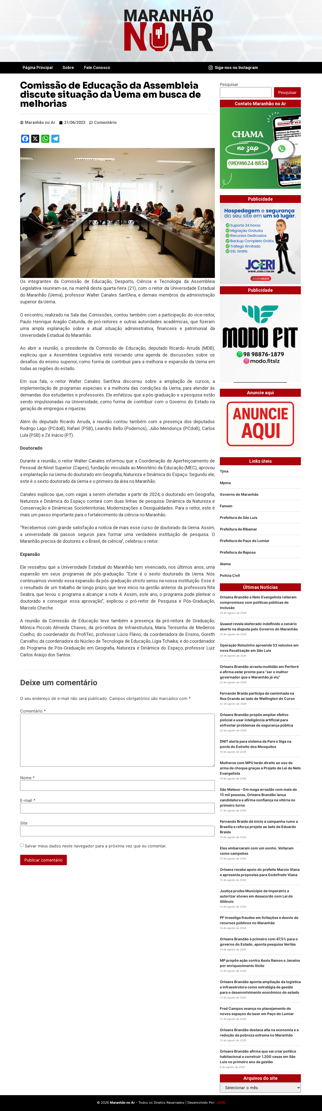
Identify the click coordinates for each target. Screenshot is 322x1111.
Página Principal (38, 67)
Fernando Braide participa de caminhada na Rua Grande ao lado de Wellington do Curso (257, 696)
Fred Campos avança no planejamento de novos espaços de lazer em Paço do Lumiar (257, 1011)
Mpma (225, 483)
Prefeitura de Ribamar (238, 529)
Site (23, 823)
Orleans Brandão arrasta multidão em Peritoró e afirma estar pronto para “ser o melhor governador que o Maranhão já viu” (259, 671)
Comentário (33, 711)
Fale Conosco (97, 67)
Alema (225, 564)
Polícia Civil (230, 575)
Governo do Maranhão (239, 494)
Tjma (224, 471)
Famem (226, 506)
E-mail (27, 800)
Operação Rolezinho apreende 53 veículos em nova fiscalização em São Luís (259, 648)
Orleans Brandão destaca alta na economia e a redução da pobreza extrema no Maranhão (259, 1032)
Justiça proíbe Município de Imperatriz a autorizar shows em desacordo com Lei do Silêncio (256, 896)
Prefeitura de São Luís (238, 517)
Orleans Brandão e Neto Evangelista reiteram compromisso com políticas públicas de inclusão (258, 602)
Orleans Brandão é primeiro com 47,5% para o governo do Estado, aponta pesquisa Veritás (259, 941)
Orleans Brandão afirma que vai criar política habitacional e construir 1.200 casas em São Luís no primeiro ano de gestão (258, 1056)
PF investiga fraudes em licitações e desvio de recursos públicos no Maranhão (259, 920)
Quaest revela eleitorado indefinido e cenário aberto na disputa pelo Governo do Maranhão (259, 626)
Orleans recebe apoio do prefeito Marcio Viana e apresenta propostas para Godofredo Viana (260, 872)
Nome (27, 778)
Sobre (68, 67)
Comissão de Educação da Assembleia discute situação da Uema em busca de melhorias (110, 94)
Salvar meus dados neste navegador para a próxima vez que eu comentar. (96, 846)
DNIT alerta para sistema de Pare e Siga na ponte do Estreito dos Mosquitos (255, 744)
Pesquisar (229, 84)
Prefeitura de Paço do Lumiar (244, 541)
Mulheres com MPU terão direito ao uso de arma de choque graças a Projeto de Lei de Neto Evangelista (260, 768)
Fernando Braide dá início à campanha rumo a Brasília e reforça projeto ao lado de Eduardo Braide (259, 826)
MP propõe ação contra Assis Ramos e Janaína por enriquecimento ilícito (260, 963)
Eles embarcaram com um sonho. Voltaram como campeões (257, 850)
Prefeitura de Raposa (238, 552)
